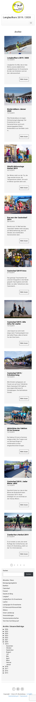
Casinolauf (6, 588)
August (8, 652)
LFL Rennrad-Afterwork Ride (12, 607)
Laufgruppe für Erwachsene (12, 604)
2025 (6, 631)
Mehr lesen (24, 79)
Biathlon (5, 585)
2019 (6, 644)
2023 (6, 635)
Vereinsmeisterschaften (11, 618)
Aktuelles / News (8, 580)
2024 (6, 633)
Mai (7, 656)
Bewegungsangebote (10, 583)
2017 (6, 668)
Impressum (23, 696)
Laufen (5, 602)
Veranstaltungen (8, 615)
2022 (6, 637)
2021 (6, 639)
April (7, 658)
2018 (6, 666)
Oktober (9, 648)
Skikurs (5, 610)
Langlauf (6, 596)
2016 (6, 671)
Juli (7, 654)
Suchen (5, 570)
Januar (8, 664)
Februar (8, 662)
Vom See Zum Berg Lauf (11, 621)
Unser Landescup (8, 613)
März (8, 660)
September (10, 650)
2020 (6, 641)
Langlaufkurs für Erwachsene (12, 599)
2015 (6, 673)
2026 (6, 629)
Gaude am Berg (8, 594)
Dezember (9, 646)
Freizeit (5, 591)
